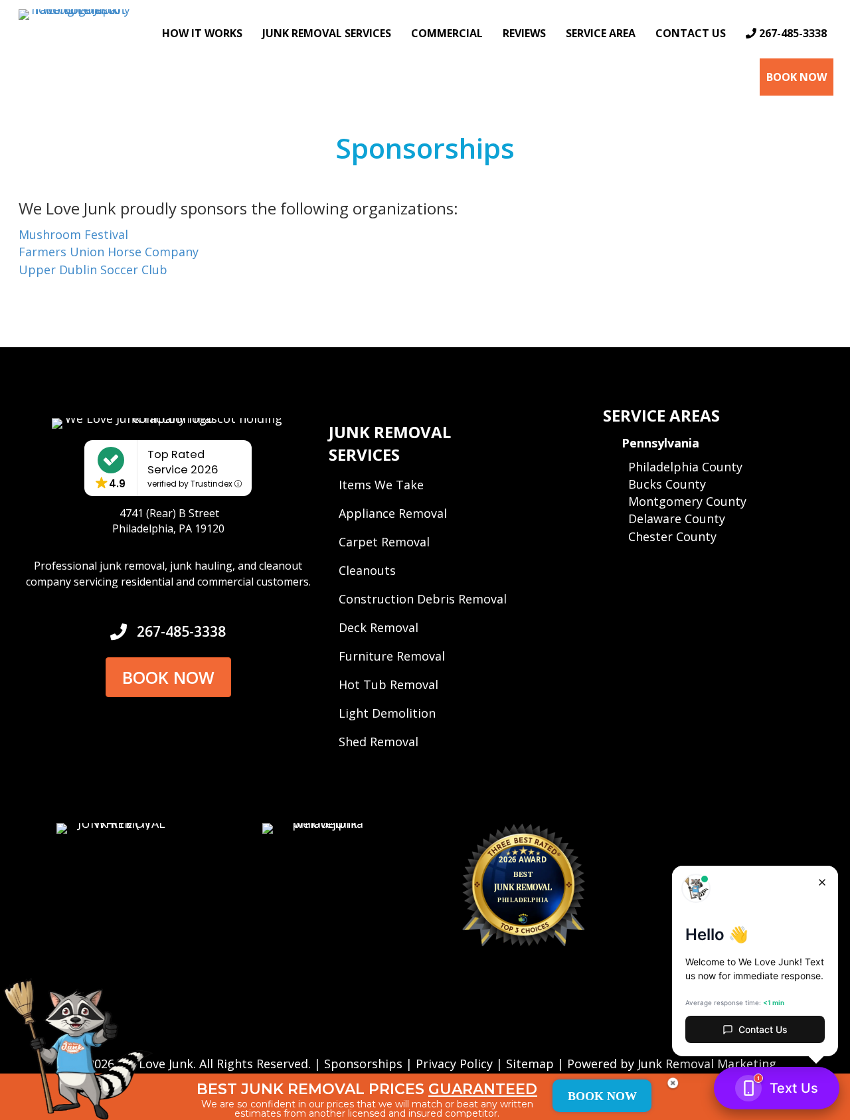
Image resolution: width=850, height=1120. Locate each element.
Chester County (672, 536)
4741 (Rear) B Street (169, 513)
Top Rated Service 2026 (182, 462)
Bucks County (667, 484)
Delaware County (676, 518)
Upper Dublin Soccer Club (93, 270)
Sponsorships (363, 1064)
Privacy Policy (454, 1064)
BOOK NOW (602, 1096)
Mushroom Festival (73, 234)
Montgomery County (687, 501)
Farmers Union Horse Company (109, 252)
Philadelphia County (685, 467)
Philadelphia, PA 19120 (168, 528)
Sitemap (530, 1064)
